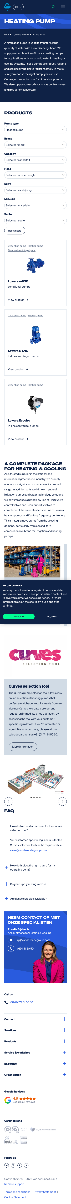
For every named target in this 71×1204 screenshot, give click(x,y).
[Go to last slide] (8, 801)
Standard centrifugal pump (22, 250)
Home (6, 35)
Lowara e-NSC (18, 281)
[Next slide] (62, 801)
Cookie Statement (15, 1197)
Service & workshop (17, 1052)
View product (16, 299)
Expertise (10, 1063)
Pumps (26, 35)
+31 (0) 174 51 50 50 (21, 1002)
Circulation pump (17, 245)
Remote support (14, 1184)
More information (22, 746)
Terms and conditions (17, 1192)
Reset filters (14, 230)
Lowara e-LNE (18, 351)
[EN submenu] (21, 7)
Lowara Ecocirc (19, 420)
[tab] (31, 797)
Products (16, 35)
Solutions (10, 1030)
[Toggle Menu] (63, 7)
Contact (9, 1019)
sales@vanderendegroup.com (28, 850)
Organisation (12, 1074)
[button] (20, 1100)
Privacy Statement (45, 1192)
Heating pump (35, 245)
